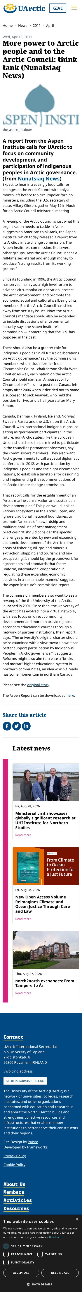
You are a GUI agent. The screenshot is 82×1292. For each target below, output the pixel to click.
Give (58, 8)
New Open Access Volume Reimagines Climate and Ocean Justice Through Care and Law (42, 904)
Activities (17, 1200)
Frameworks (37, 1147)
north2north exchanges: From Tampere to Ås (44, 983)
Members (13, 1192)
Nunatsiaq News (39, 178)
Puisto (33, 1141)
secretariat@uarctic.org (25, 1081)
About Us (14, 1184)
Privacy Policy (14, 1155)
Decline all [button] (60, 1273)
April (50, 25)
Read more (23, 835)
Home (8, 25)
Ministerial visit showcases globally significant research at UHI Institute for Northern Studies (45, 820)
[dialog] (41, 1253)
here (70, 695)
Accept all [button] (21, 1273)
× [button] (77, 1219)
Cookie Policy (14, 1164)
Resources (16, 1209)
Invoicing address (18, 1071)
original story (38, 684)
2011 (37, 25)
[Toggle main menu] (74, 8)
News (22, 25)
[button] (41, 1284)
